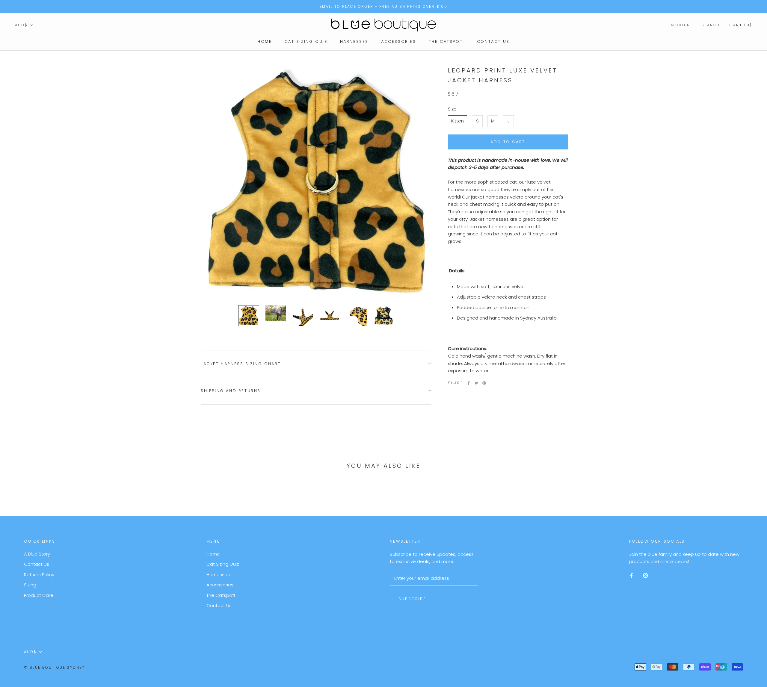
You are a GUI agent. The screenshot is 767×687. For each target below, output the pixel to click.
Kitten (457, 121)
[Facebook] (468, 383)
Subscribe (412, 599)
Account (682, 25)
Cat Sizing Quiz (306, 41)
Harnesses (354, 41)
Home (264, 41)
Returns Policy (39, 574)
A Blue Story (37, 554)
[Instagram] (645, 575)
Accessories (398, 41)
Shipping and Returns (231, 391)
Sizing (30, 585)
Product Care (38, 595)
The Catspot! (446, 41)
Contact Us (493, 41)
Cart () (740, 25)
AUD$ (21, 25)
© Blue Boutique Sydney (54, 667)
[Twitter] (476, 383)
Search (710, 25)
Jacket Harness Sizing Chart (241, 364)
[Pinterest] (484, 383)
